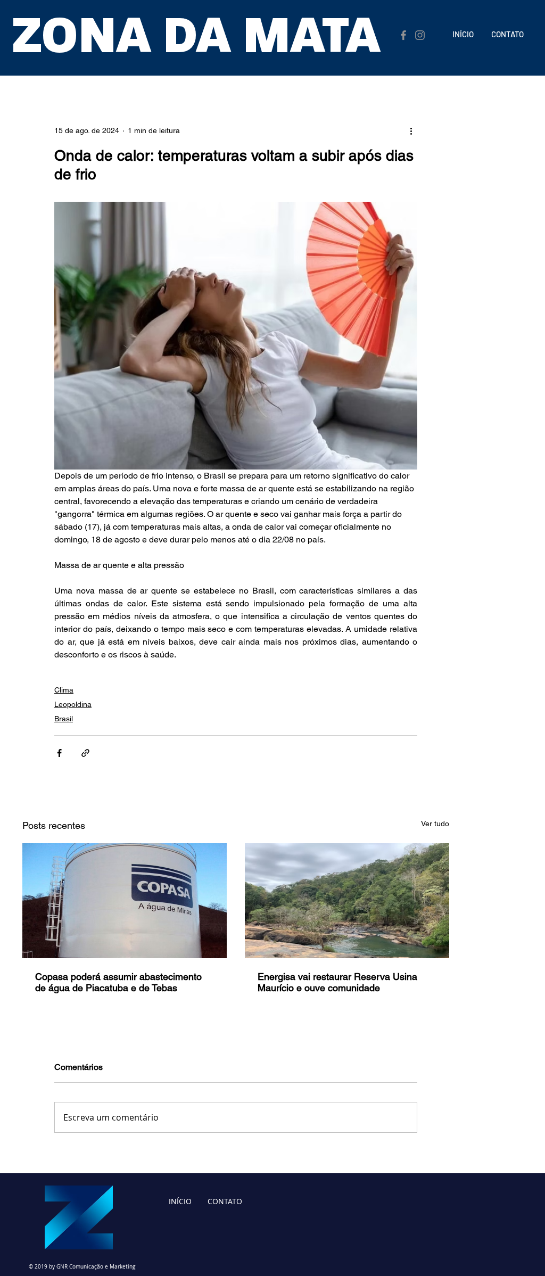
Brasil (63, 718)
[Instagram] (420, 35)
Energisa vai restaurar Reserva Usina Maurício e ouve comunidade (337, 982)
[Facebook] (403, 35)
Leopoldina (73, 704)
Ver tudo (435, 823)
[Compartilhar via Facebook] (59, 753)
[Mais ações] (410, 130)
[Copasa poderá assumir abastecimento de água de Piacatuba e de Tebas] (124, 900)
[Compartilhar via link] (85, 753)
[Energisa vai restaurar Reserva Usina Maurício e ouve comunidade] (347, 900)
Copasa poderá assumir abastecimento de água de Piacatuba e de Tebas (118, 982)
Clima (63, 690)
